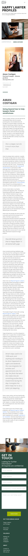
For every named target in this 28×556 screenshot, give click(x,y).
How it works (6, 550)
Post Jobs (5, 529)
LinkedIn (5, 538)
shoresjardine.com (8, 79)
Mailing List (6, 536)
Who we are (6, 552)
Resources (6, 528)
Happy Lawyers (7, 522)
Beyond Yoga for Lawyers (9, 313)
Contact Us (6, 548)
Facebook (5, 540)
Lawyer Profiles (6, 42)
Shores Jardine (21, 182)
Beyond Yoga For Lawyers (17, 281)
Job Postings (6, 524)
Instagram (6, 541)
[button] (24, 2)
